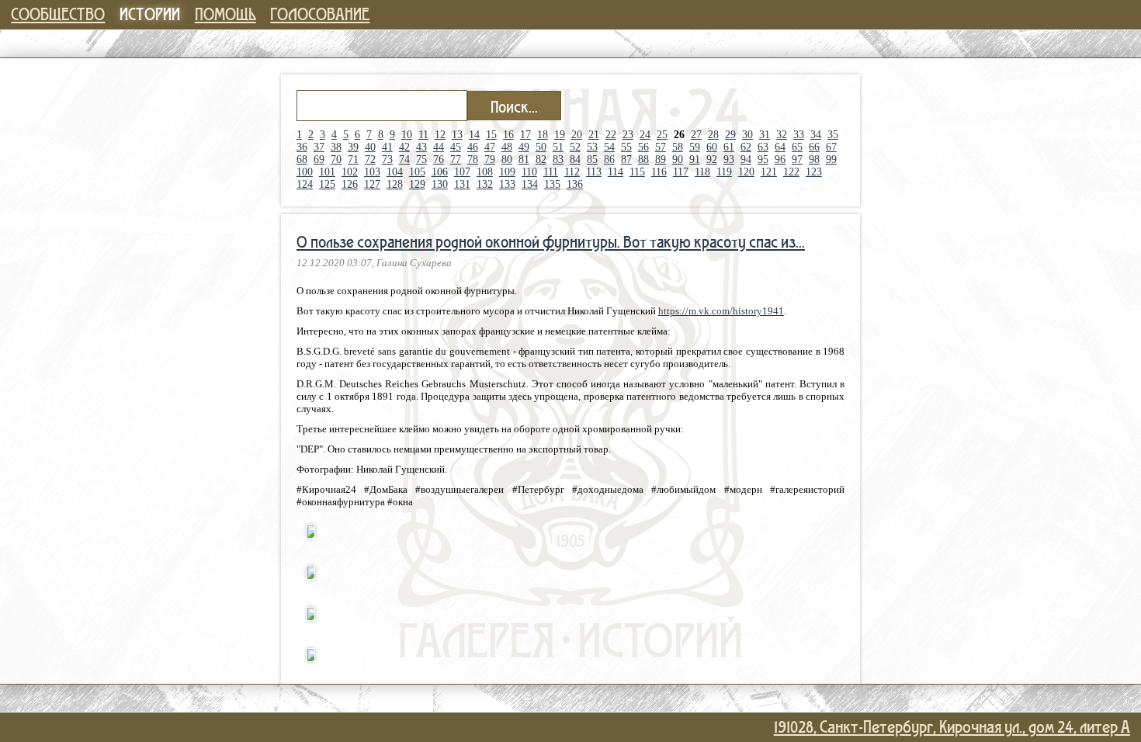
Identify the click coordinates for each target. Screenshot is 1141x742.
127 (372, 184)
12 (440, 134)
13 (457, 134)
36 (302, 147)
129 (417, 184)
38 (336, 147)
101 (327, 172)
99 (831, 159)
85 (592, 159)
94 (745, 159)
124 (305, 184)
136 (575, 184)
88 (643, 159)
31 (764, 134)
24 (645, 134)
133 (507, 184)
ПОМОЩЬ (225, 13)
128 (395, 184)
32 (781, 134)
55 (626, 147)
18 (542, 134)
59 (694, 147)
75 (421, 159)
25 (662, 134)
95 (763, 159)
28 (713, 134)
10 (406, 134)
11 (423, 134)
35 (832, 134)
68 (302, 159)
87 (626, 159)
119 (724, 172)
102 (350, 172)
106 (440, 172)
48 (506, 147)
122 (791, 172)
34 (815, 134)
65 (797, 147)
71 (353, 159)
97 (797, 159)
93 (728, 159)
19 (559, 134)
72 (370, 159)
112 (572, 172)
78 (472, 159)
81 (523, 159)
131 (462, 184)
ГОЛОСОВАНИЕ (319, 13)
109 (507, 172)
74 (404, 159)
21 (593, 134)
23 (628, 134)
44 (438, 147)
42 (404, 147)
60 (711, 147)
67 (831, 147)
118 (702, 172)
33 (798, 134)
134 (530, 184)
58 (677, 147)
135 (552, 184)
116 (659, 172)
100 (305, 172)
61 (728, 147)
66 (814, 147)
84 (575, 159)
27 (696, 134)
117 (680, 172)
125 (327, 184)
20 (576, 134)
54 (609, 147)
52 (575, 147)
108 (485, 172)
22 (610, 134)
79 (489, 159)
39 (353, 147)
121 (769, 172)
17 (525, 134)
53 (592, 147)
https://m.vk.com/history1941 (721, 311)
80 (506, 159)
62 (745, 147)
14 (474, 134)
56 (643, 147)
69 (319, 159)
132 (485, 184)
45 (455, 147)
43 (421, 147)
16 (508, 134)
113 (594, 172)
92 (711, 159)
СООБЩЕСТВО (58, 13)
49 (523, 147)
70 (336, 159)
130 (440, 184)
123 (814, 172)
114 (615, 172)
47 (489, 147)
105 (417, 172)
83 (558, 159)
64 (780, 147)
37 (319, 147)
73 (387, 159)
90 (677, 159)
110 (529, 172)
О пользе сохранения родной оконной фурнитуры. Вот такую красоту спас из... (551, 241)
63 (763, 147)
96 (780, 159)
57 (660, 147)
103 (372, 172)
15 (491, 134)
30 (747, 134)
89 (660, 159)
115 (637, 172)
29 (730, 134)
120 (746, 172)
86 (609, 159)
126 (350, 184)
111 (550, 172)
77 (455, 159)
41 (387, 147)
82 (541, 159)
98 (814, 159)
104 (395, 172)
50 (541, 147)
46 (472, 147)
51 (558, 147)
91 (694, 159)
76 (438, 159)
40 (370, 147)
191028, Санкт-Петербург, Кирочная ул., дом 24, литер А (952, 726)
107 (462, 172)
